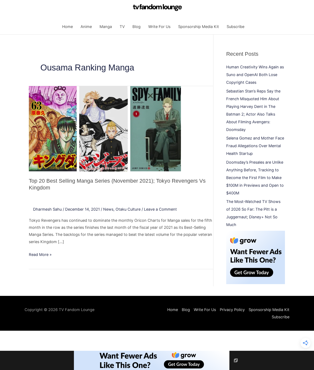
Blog (136, 26)
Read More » (40, 254)
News (108, 209)
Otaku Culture (128, 209)
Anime (86, 26)
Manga (106, 26)
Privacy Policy (232, 309)
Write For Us (159, 26)
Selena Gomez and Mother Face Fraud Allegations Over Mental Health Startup (255, 146)
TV (122, 26)
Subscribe (235, 26)
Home (67, 26)
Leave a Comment (160, 209)
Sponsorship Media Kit (198, 26)
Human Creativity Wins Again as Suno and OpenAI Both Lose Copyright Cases (255, 75)
